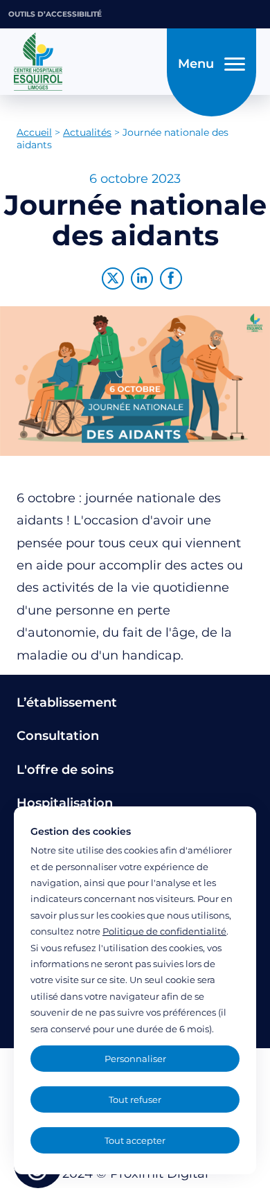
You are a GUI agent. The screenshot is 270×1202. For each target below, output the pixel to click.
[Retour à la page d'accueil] (86, 62)
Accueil (34, 132)
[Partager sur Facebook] (171, 278)
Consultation (58, 735)
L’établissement (67, 702)
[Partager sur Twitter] (113, 278)
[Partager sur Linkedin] (142, 278)
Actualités (87, 132)
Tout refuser (135, 1099)
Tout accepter (135, 1140)
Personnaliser (135, 1058)
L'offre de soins (65, 769)
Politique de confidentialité (164, 931)
